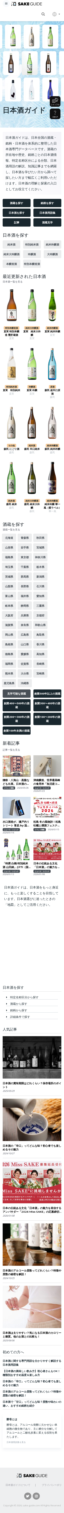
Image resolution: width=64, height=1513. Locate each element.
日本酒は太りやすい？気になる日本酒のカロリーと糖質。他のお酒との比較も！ (32, 1334)
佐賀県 (25, 663)
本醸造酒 (11, 264)
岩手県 (25, 547)
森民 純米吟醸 (52, 449)
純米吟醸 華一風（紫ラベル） (52, 506)
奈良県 (25, 625)
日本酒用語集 (47, 212)
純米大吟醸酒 (12, 254)
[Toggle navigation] (6, 3)
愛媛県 (25, 654)
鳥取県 (40, 634)
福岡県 (9, 663)
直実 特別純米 (11, 390)
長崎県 (40, 663)
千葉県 (25, 567)
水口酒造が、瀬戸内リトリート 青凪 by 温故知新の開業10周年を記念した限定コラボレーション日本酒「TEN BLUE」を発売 (16, 823)
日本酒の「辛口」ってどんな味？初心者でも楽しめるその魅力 (32, 1147)
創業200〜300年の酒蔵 (17, 718)
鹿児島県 (9, 683)
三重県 (40, 605)
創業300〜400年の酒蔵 (47, 705)
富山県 (9, 596)
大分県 (25, 673)
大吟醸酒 (52, 254)
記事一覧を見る (11, 749)
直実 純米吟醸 (52, 331)
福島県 (9, 557)
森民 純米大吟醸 (32, 506)
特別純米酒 (32, 244)
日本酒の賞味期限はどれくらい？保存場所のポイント (32, 1085)
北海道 (9, 537)
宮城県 (40, 547)
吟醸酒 (32, 254)
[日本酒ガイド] (26, 3)
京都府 (40, 615)
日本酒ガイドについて (18, 1485)
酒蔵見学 (47, 222)
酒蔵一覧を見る (11, 529)
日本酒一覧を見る (13, 281)
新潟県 (40, 576)
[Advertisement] (32, 947)
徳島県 (9, 654)
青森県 (25, 537)
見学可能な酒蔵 (16, 693)
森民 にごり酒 (11, 449)
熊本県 (9, 673)
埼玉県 (9, 567)
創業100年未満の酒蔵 (17, 730)
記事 (16, 222)
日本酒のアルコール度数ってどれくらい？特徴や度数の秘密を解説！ (32, 1272)
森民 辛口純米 (32, 449)
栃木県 (40, 567)
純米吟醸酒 (52, 244)
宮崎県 (40, 673)
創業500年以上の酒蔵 (47, 693)
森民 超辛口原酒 (52, 392)
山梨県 (9, 586)
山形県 (9, 547)
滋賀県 (9, 625)
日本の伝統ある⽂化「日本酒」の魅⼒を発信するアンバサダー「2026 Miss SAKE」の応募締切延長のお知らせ (46, 865)
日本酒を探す (17, 212)
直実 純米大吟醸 (32, 333)
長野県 (25, 586)
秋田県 (40, 537)
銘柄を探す (47, 203)
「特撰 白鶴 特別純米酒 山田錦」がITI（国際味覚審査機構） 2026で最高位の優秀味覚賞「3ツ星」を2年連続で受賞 (16, 865)
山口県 (25, 644)
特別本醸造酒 (32, 264)
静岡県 (25, 605)
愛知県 (40, 596)
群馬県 (25, 576)
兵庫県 (25, 615)
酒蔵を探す (16, 203)
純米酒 (11, 244)
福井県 (25, 596)
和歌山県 (40, 625)
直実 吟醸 (32, 390)
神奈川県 (40, 557)
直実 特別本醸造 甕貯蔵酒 (11, 333)
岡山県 (9, 634)
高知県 (40, 654)
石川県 (40, 586)
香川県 (40, 644)
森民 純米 (11, 504)
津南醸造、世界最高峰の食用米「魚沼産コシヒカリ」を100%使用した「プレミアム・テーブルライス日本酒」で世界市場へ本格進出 (46, 782)
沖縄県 (25, 683)
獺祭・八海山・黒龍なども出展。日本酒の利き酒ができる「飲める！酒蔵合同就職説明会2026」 (16, 782)
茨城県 (9, 576)
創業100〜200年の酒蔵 (47, 718)
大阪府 (9, 615)
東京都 (25, 557)
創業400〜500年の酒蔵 (17, 705)
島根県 (9, 644)
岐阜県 (9, 605)
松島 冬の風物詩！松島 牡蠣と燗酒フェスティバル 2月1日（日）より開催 (47, 823)
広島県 (25, 634)
